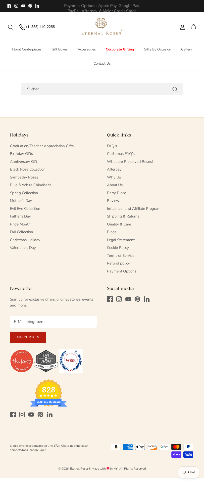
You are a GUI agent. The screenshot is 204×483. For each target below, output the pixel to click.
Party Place (116, 192)
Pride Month (20, 224)
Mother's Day (21, 200)
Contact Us (102, 63)
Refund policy (118, 263)
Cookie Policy (118, 247)
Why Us (114, 177)
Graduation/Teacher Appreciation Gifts (42, 145)
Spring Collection (24, 192)
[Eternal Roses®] (102, 27)
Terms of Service (120, 255)
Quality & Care (119, 224)
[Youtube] (23, 6)
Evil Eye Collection (25, 208)
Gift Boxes (59, 49)
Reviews (114, 200)
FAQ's (112, 145)
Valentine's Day (23, 247)
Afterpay (114, 169)
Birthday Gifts (21, 153)
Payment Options (121, 271)
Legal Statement (121, 239)
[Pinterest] (30, 6)
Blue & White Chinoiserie (30, 184)
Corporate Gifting (120, 49)
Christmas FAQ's (121, 153)
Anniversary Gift (23, 161)
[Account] (182, 27)
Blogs (111, 231)
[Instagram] (16, 6)
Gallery (186, 49)
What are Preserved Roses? (130, 161)
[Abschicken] (175, 89)
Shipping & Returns (123, 216)
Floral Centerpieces (27, 49)
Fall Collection (21, 231)
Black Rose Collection (28, 169)
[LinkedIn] (37, 6)
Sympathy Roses (24, 177)
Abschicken (28, 337)
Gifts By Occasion (157, 49)
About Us (115, 184)
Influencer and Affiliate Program (133, 208)
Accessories (87, 49)
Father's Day (20, 216)
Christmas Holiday (25, 239)
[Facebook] (9, 6)
